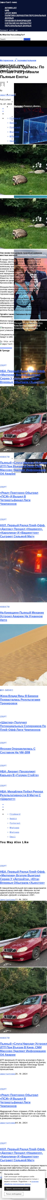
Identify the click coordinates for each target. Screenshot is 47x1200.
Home (7, 10)
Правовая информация (18, 20)
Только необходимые (13, 1194)
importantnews (7, 95)
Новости (14, 82)
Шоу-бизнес (16, 106)
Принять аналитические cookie (17, 1189)
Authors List (11, 7)
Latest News (11, 13)
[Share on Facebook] (26, 804)
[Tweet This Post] (26, 807)
